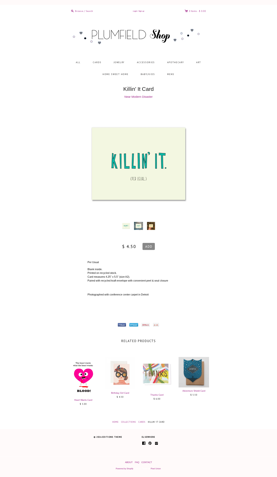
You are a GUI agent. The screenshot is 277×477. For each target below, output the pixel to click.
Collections (128, 422)
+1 (157, 325)
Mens (170, 74)
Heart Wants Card (83, 400)
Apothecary (175, 62)
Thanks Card (157, 395)
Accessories (146, 62)
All (78, 62)
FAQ (137, 462)
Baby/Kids (148, 74)
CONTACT (146, 462)
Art (198, 62)
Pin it (146, 325)
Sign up (141, 11)
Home (115, 422)
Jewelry (119, 62)
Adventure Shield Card (193, 391)
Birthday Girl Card (120, 393)
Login (135, 11)
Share (122, 325)
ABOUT (129, 462)
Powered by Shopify (124, 469)
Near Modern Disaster (138, 96)
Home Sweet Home (116, 74)
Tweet (134, 325)
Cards (97, 62)
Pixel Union (156, 469)
